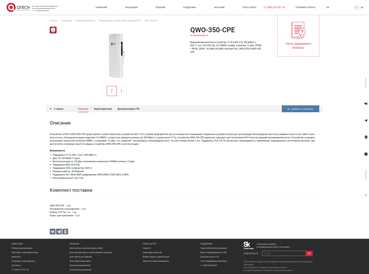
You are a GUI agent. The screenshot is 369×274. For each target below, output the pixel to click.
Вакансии (16, 257)
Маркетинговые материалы (156, 261)
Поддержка (189, 7)
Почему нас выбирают (22, 248)
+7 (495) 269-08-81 (209, 265)
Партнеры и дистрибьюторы (25, 252)
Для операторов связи (80, 261)
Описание (83, 108)
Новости (147, 248)
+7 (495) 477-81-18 (274, 7)
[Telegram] (59, 231)
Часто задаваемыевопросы (298, 46)
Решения (160, 7)
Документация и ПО (128, 108)
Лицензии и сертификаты (23, 261)
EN (327, 7)
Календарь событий (152, 252)
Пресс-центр (249, 7)
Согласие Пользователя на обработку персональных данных (268, 270)
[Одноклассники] (65, 231)
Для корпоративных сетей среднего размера (91, 252)
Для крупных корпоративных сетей (86, 248)
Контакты (16, 265)
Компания (101, 7)
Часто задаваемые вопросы (213, 261)
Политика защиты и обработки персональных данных (265, 268)
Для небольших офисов (81, 257)
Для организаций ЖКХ (80, 265)
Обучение (219, 7)
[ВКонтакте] (52, 231)
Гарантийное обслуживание (213, 248)
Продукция (131, 7)
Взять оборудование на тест (213, 252)
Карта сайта (248, 265)
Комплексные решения (80, 270)
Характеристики (103, 108)
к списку (58, 108)
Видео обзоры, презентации (156, 257)
